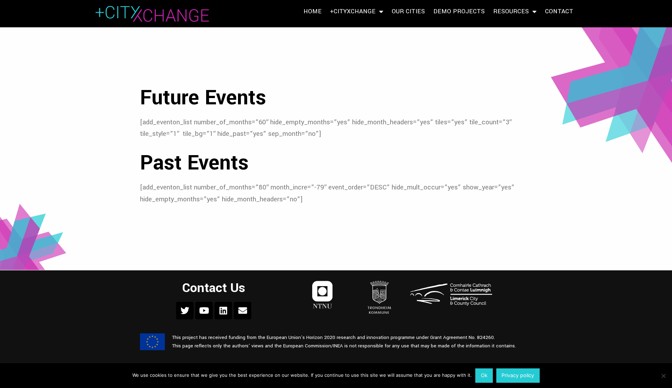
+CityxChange (353, 11)
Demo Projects (459, 11)
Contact (559, 11)
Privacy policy (518, 375)
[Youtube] (204, 310)
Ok (484, 375)
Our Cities (408, 11)
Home (312, 11)
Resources (511, 11)
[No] (663, 375)
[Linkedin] (223, 310)
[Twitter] (185, 310)
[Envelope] (242, 310)
